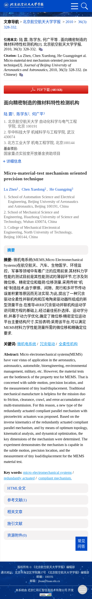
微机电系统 (26, 344)
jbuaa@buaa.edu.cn (49, 581)
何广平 (37, 114)
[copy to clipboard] (21, 74)
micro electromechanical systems (47, 472)
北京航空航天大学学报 (42, 22)
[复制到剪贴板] (40, 49)
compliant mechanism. (55, 478)
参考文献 (17, 500)
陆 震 (8, 114)
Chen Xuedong (33, 189)
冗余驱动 (47, 344)
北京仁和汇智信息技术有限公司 (47, 590)
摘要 (11, 250)
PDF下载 (49, 90)
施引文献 (14, 524)
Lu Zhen (10, 189)
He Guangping (61, 189)
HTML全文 (16, 488)
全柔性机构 (68, 344)
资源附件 (17, 535)
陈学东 (22, 114)
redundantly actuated (19, 478)
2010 (69, 22)
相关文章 (14, 512)
